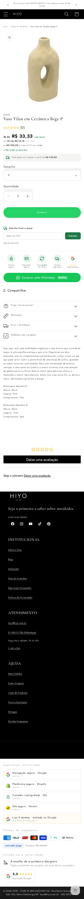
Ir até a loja (14, 648)
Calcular (73, 236)
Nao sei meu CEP (11, 242)
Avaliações (13, 568)
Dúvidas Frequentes (18, 721)
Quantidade (11, 186)
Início (5, 26)
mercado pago (13, 845)
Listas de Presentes (18, 692)
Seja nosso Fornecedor (20, 587)
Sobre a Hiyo (15, 549)
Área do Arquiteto (17, 578)
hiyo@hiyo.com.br (17, 623)
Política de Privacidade (20, 597)
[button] (5, 14)
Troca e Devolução (17, 702)
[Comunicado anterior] (7, 4)
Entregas (12, 711)
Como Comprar (16, 683)
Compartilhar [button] (17, 290)
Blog (10, 559)
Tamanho (9, 167)
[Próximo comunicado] (76, 4)
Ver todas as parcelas (17, 150)
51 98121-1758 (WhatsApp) (22, 632)
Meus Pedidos (15, 673)
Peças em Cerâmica (19, 26)
